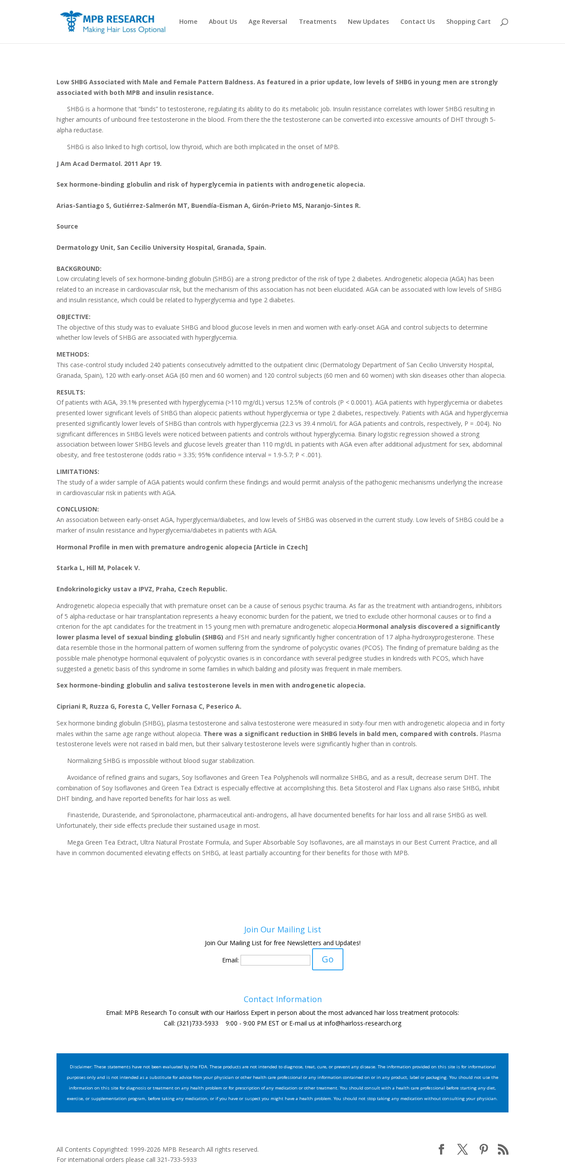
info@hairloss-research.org (362, 1023)
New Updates (368, 22)
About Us (223, 22)
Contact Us (417, 22)
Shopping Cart (468, 22)
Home (188, 22)
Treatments (317, 22)
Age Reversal (268, 22)
